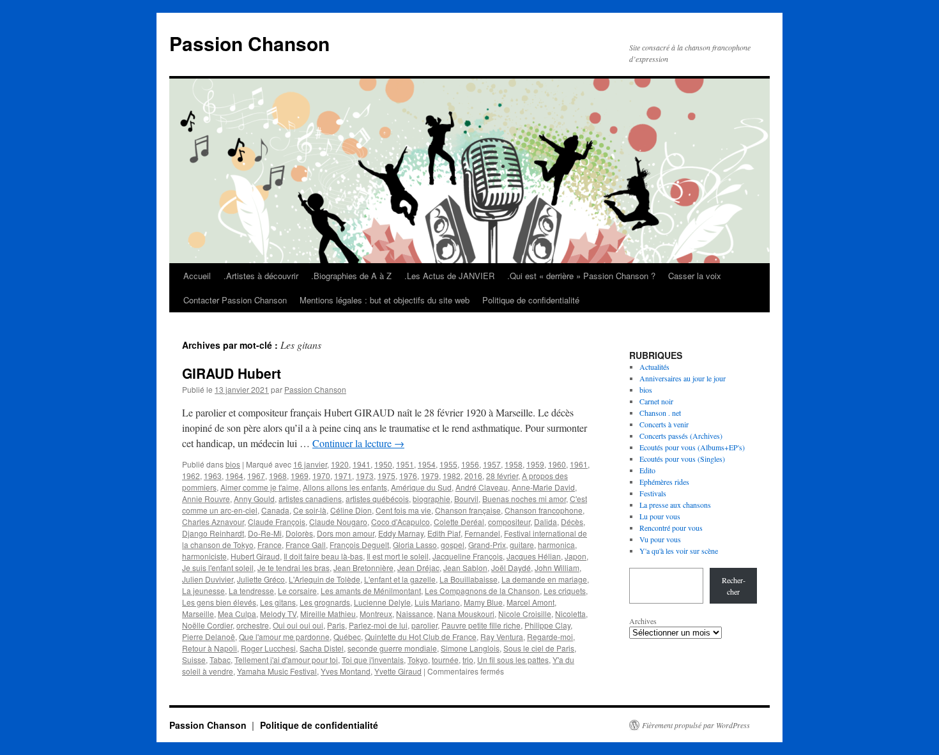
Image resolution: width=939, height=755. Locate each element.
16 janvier (310, 464)
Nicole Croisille (524, 613)
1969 (300, 475)
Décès (572, 521)
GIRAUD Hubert (231, 373)
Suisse (194, 659)
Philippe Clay (547, 625)
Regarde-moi (550, 636)
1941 (361, 464)
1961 (579, 464)
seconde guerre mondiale (392, 648)
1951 (405, 464)
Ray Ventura (501, 636)
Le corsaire (297, 590)
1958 (514, 464)
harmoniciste (204, 556)
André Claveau (481, 487)
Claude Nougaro (338, 521)
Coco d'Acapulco (400, 521)
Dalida (545, 521)
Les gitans (278, 602)
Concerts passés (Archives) (680, 436)
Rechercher (733, 586)
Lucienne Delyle (382, 602)
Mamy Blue (483, 602)
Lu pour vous (659, 516)
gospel (452, 544)
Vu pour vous (660, 539)
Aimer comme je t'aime (259, 487)
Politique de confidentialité (530, 300)
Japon (575, 556)
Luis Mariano (437, 602)
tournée (445, 659)
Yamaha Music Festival (277, 671)
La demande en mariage (544, 579)
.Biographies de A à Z (351, 276)
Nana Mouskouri (465, 613)
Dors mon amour (345, 533)
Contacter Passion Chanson (235, 300)
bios (232, 464)
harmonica (556, 544)
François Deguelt (359, 544)
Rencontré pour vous (671, 527)
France (269, 544)
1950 (383, 464)
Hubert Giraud (255, 556)
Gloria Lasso (415, 544)
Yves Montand (345, 671)
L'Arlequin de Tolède (324, 579)
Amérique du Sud (421, 487)
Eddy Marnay (401, 533)
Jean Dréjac (418, 567)
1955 (448, 464)
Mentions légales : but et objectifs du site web (385, 300)
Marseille (198, 613)
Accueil (197, 276)
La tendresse (251, 590)
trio (467, 659)
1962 (191, 475)
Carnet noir (656, 401)
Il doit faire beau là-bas (323, 556)
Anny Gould (254, 498)
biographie (431, 498)
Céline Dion (351, 510)
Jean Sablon (465, 567)
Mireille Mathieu (328, 613)
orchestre (252, 625)
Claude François (276, 521)
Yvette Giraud (398, 671)
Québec (347, 636)
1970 (321, 475)
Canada (275, 510)
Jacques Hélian (534, 556)
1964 (234, 475)
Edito (647, 470)
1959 (535, 464)
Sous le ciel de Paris (538, 648)
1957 (492, 464)
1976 (408, 475)
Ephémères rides (664, 482)
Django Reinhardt (213, 533)
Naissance (414, 613)
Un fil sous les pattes (513, 659)
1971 (343, 475)
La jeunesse (203, 590)
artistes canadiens (310, 498)
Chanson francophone (544, 510)
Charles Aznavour (213, 521)
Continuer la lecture (358, 443)
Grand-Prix (487, 544)
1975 (386, 475)
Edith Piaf (444, 533)
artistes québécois (377, 498)
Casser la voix (694, 276)
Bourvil (466, 498)
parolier (424, 625)
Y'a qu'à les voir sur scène (678, 550)
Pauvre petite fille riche (481, 625)
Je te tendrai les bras (293, 567)
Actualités (654, 367)
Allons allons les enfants (345, 487)
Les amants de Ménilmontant (371, 590)
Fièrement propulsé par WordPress (696, 725)
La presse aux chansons (675, 505)
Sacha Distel (322, 648)
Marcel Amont (530, 602)
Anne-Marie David (543, 487)
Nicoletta (570, 613)
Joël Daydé (511, 567)
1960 (557, 464)
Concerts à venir (664, 424)
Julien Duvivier (207, 579)
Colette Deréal (459, 521)
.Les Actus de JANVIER (449, 276)
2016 (473, 475)
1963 (213, 475)
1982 (452, 475)
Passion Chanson (249, 43)
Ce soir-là (309, 510)
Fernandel (482, 533)
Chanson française (468, 510)
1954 (427, 464)
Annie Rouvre (206, 498)
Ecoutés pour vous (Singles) (682, 459)
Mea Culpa (237, 613)
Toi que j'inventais (373, 659)
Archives (643, 621)
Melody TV (278, 613)
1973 (365, 475)
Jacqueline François (467, 556)
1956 (470, 464)
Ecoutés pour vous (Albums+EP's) (692, 447)
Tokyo (418, 659)
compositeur (509, 521)
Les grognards (325, 602)
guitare (522, 544)
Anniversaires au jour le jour (682, 378)
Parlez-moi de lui (378, 625)
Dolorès (299, 533)
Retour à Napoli (209, 648)
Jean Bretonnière (363, 567)
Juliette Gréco (261, 579)
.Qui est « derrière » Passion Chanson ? (581, 276)
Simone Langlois (470, 648)
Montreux (376, 613)
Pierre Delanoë (208, 636)
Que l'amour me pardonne (284, 636)
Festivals (652, 493)
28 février (502, 475)
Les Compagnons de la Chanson (482, 590)
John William (557, 567)
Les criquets (565, 590)
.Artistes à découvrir (261, 276)
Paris (336, 625)
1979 (430, 475)
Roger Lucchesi (268, 648)
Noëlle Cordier (207, 625)
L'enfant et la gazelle (400, 579)
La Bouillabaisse (468, 579)
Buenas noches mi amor (524, 498)
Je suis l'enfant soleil (218, 567)
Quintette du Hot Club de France (421, 636)
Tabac (220, 659)
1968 (278, 475)
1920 (340, 464)
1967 (256, 475)
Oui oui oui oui (298, 625)
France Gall (306, 544)
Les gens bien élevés (219, 602)
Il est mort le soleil (398, 556)
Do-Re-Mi (265, 533)
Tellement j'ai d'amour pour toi (286, 659)
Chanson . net (660, 413)
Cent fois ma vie (403, 510)
